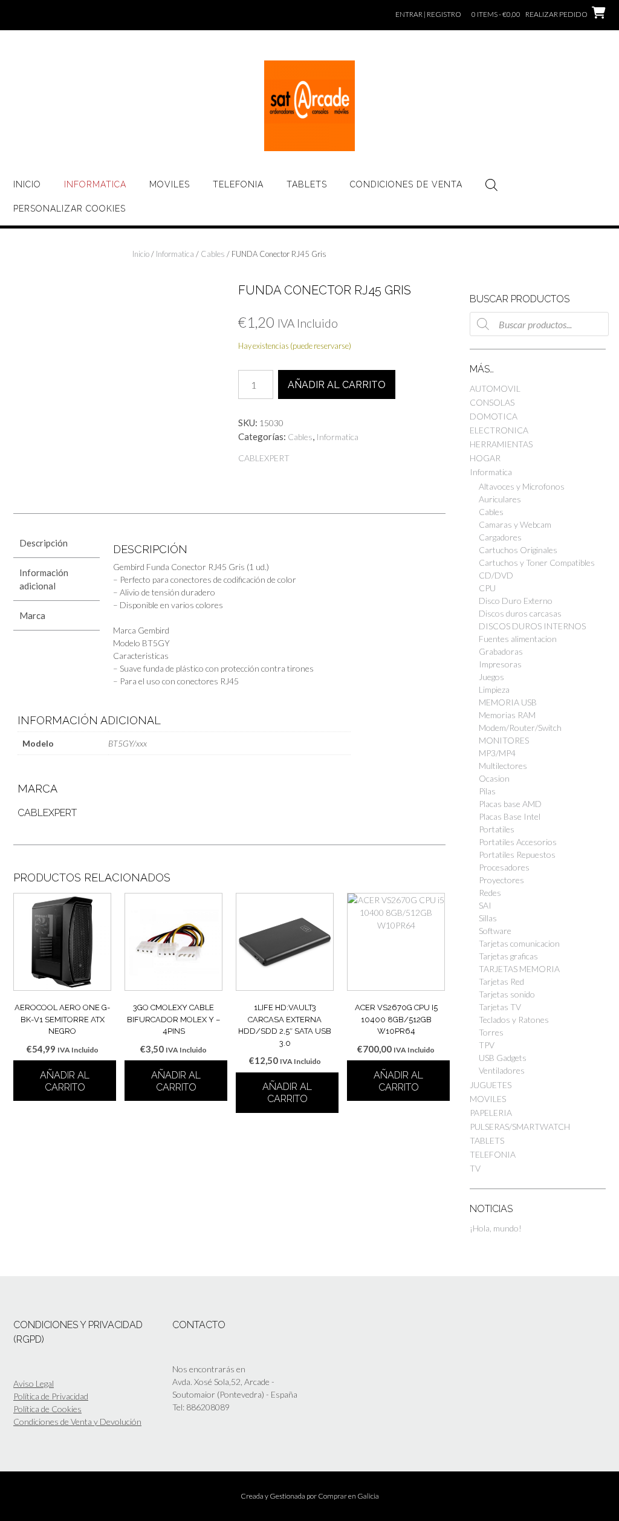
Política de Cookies (47, 1409)
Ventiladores (502, 1070)
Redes (490, 892)
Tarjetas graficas (508, 956)
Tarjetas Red (501, 981)
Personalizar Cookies (69, 208)
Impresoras (500, 664)
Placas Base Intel (509, 816)
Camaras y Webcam (515, 524)
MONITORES (504, 740)
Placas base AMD (510, 804)
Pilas (487, 791)
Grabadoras (501, 651)
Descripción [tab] (43, 542)
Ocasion (494, 778)
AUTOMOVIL (495, 388)
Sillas (488, 918)
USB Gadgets (503, 1057)
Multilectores (503, 765)
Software (495, 931)
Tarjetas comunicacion (519, 943)
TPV (486, 1045)
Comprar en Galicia (348, 1495)
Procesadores (504, 867)
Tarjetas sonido (507, 994)
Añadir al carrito (337, 385)
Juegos (491, 677)
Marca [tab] (32, 615)
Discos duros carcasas (520, 613)
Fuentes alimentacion (518, 639)
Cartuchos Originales (518, 550)
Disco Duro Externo (516, 600)
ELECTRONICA (499, 430)
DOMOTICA (493, 416)
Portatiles (496, 829)
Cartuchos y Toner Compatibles (537, 562)
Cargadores (500, 537)
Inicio (27, 184)
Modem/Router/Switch (520, 727)
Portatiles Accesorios (518, 842)
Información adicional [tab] (43, 579)
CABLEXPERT (264, 458)
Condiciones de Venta (406, 184)
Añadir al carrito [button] (64, 1081)
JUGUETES (490, 1085)
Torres (491, 1032)
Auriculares (500, 499)
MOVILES (169, 184)
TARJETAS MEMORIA (519, 969)
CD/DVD (496, 575)
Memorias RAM (507, 715)
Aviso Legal (33, 1383)
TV (475, 1168)
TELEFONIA (238, 184)
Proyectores (501, 880)
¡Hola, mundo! (496, 1228)
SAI (485, 905)
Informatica (95, 184)
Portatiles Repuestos (517, 854)
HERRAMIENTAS (501, 444)
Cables (213, 254)
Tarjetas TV (500, 1007)
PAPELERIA (491, 1113)
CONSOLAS (492, 402)
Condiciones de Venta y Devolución (77, 1421)
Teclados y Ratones (514, 1019)
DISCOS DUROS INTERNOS (532, 626)
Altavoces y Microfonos (522, 486)
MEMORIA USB (508, 702)
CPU (487, 588)
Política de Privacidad (50, 1396)
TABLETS (307, 184)
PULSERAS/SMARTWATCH (520, 1126)
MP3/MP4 (497, 753)
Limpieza (494, 689)
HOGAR (485, 458)
